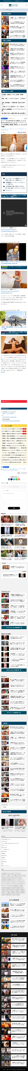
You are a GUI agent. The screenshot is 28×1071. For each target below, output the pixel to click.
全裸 (4, 888)
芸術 (17, 892)
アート (21, 879)
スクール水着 (18, 128)
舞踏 (13, 892)
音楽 (2, 863)
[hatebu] (21, 132)
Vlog (9, 877)
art (8, 873)
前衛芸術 (9, 888)
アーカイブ (4, 805)
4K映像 (4, 873)
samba (4, 877)
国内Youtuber (4, 118)
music (20, 875)
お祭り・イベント (5, 845)
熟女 (12, 890)
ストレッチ (16, 882)
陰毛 (4, 894)
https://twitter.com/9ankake (9, 417)
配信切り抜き (4, 861)
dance (13, 873)
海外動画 (3, 857)
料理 (4, 890)
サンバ (10, 882)
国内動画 (3, 853)
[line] (23, 132)
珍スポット (4, 859)
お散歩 (4, 879)
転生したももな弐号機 (8, 413)
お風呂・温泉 (4, 847)
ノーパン (7, 128)
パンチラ (17, 884)
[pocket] (24, 132)
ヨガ (11, 886)
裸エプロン (13, 128)
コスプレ (5, 882)
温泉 (8, 890)
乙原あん (7, 129)
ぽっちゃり (15, 879)
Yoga (14, 877)
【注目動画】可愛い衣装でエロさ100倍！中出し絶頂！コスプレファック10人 (15, 187)
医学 (14, 888)
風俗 (18, 894)
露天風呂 (9, 894)
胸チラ (4, 892)
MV (24, 875)
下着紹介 (16, 886)
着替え (23, 890)
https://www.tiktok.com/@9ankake (11, 420)
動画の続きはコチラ (6, 401)
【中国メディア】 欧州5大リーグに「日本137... (13, 106)
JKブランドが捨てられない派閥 (9, 875)
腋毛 (9, 892)
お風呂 (9, 879)
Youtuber (19, 877)
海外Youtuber (4, 855)
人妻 (21, 886)
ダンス (22, 882)
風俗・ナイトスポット (6, 865)
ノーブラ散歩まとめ (5, 849)
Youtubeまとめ (4, 841)
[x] (20, 132)
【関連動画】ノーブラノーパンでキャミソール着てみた (15, 183)
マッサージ (5, 886)
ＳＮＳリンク (8, 190)
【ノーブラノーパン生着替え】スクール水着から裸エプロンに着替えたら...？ (15, 179)
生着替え (17, 890)
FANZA (3, 372)
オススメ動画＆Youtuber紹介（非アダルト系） (10, 843)
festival (18, 873)
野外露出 (23, 892)
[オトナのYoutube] (14, 5)
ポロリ (22, 884)
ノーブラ (3, 128)
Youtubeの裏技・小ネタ (6, 839)
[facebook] (18, 132)
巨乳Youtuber (20, 888)
